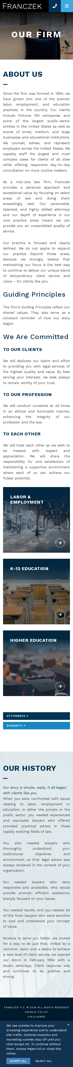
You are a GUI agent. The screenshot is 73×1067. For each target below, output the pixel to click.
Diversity (15, 725)
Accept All (18, 1061)
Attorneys (16, 715)
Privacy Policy (36, 1012)
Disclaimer (36, 1016)
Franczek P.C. (15, 1007)
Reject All (43, 1061)
